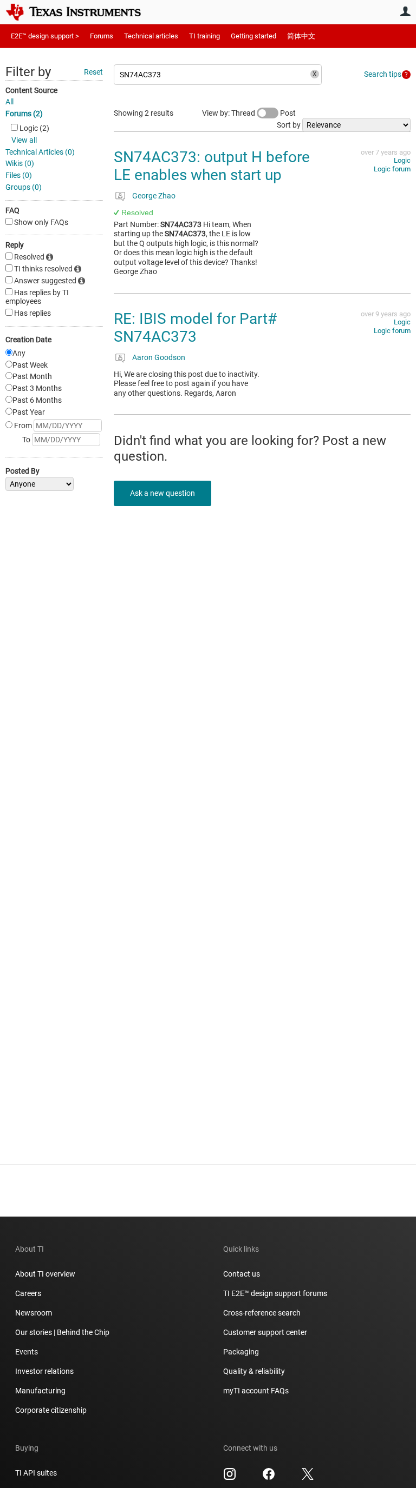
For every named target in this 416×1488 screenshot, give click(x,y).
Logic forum (392, 169)
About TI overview (45, 1274)
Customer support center (265, 1332)
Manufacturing (40, 1390)
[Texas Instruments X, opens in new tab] (307, 1477)
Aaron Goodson (158, 357)
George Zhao (154, 195)
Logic (402, 160)
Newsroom (33, 1312)
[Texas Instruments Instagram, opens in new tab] (229, 1477)
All (9, 101)
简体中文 (301, 36)
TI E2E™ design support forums (275, 1293)
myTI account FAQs (256, 1390)
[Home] (81, 12)
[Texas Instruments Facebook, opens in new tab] (268, 1477)
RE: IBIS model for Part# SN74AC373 (195, 328)
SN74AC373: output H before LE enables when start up (212, 166)
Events (26, 1351)
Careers (28, 1293)
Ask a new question (162, 493)
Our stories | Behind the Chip (62, 1332)
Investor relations (44, 1371)
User (405, 11)
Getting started (253, 36)
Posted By (22, 471)
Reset (93, 72)
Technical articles (151, 36)
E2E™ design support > (45, 36)
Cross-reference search (262, 1312)
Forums (101, 36)
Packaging (241, 1351)
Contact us (241, 1274)
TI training (204, 36)
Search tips (382, 74)
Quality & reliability (254, 1371)
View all (24, 140)
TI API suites (36, 1473)
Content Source (31, 90)
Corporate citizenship (51, 1410)
